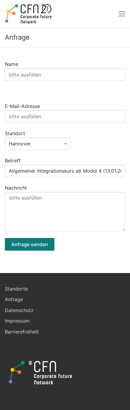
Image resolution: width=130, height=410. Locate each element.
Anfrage (14, 299)
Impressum (17, 321)
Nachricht (16, 188)
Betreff (13, 161)
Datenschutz (19, 310)
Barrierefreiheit (22, 332)
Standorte (16, 289)
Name (11, 64)
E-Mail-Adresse (22, 106)
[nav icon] (122, 14)
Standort (15, 133)
